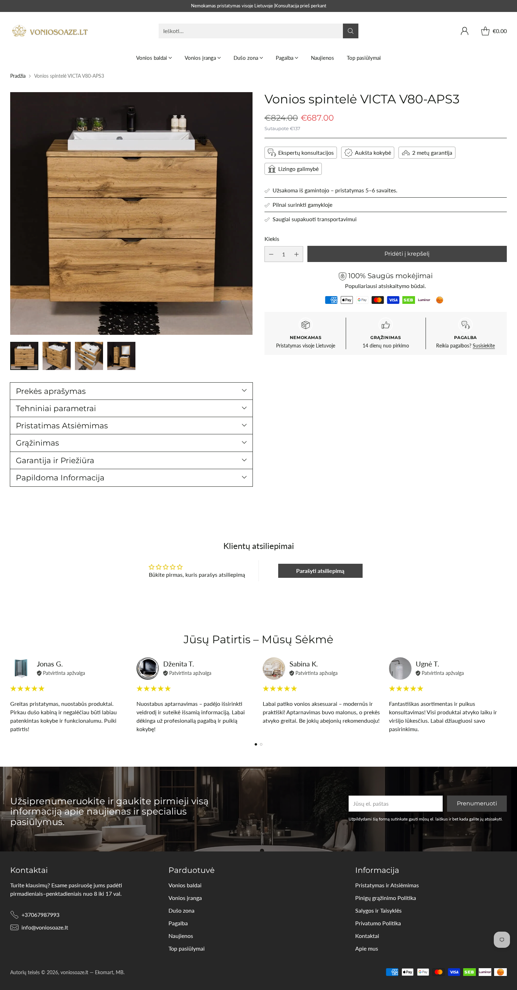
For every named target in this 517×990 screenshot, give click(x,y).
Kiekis (271, 238)
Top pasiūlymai (186, 948)
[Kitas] (504, 695)
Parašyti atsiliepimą (320, 570)
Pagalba (178, 923)
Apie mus (366, 948)
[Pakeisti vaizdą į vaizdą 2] (57, 356)
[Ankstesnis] (12, 695)
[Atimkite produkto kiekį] (271, 254)
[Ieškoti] (350, 31)
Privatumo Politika (378, 923)
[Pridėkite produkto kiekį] (296, 254)
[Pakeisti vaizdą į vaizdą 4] (121, 356)
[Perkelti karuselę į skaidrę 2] (261, 744)
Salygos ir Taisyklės (378, 910)
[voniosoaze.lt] (50, 31)
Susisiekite (484, 346)
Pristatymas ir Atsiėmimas (387, 885)
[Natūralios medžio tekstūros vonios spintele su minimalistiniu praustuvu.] (131, 213)
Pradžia (18, 76)
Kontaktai (367, 935)
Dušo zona (181, 910)
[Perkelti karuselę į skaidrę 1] (256, 744)
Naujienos (180, 935)
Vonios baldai (185, 885)
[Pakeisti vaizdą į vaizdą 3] (89, 356)
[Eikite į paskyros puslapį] (464, 31)
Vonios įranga (185, 897)
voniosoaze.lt (74, 972)
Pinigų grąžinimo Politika (385, 897)
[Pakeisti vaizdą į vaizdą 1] (24, 356)
